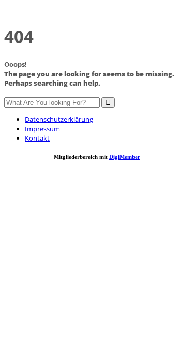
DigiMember (124, 157)
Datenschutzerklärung (59, 119)
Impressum (42, 128)
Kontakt (37, 138)
